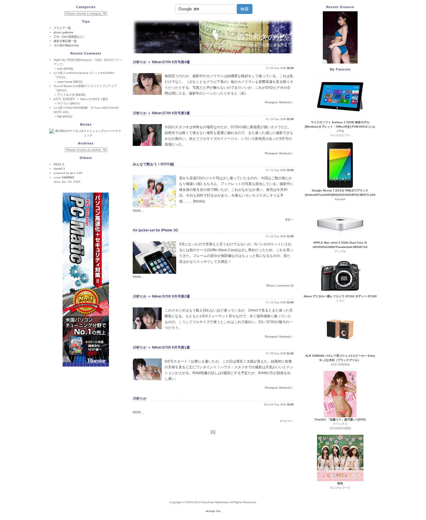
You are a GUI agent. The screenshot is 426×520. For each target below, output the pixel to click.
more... (138, 211)
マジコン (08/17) (68, 103)
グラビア (285, 421)
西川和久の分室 (264, 37)
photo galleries (63, 32)
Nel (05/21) (64, 116)
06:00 (290, 68)
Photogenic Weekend (277, 102)
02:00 (290, 119)
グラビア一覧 (62, 28)
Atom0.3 (59, 168)
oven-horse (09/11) (70, 81)
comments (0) (285, 285)
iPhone (270, 285)
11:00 (290, 236)
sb (71, 173)
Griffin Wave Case (222, 250)
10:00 (290, 404)
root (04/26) (65, 68)
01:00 (290, 302)
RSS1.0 (59, 164)
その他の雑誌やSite (66, 45)
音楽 (287, 219)
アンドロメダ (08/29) (71, 94)
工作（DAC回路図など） (70, 36)
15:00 (290, 170)
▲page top (213, 510)
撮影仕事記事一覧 (65, 41)
